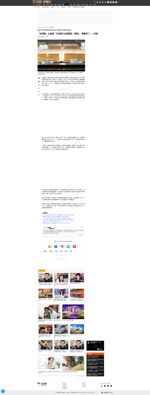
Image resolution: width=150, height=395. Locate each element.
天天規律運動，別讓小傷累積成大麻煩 (45, 351)
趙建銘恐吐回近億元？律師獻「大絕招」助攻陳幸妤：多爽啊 (45, 284)
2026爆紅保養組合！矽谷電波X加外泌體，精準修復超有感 (49, 372)
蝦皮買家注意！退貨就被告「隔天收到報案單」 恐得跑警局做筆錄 (77, 300)
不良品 (56, 251)
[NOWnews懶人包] (108, 2)
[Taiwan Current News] (105, 2)
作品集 (80, 235)
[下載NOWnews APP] (111, 2)
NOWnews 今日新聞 (41, 27)
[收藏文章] (39, 95)
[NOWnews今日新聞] (37, 2)
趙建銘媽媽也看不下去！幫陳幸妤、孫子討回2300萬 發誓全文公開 (49, 321)
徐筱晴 (42, 36)
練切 (61, 251)
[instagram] (97, 2)
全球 (67, 4)
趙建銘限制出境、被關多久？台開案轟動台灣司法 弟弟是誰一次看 (60, 351)
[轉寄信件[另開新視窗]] (39, 85)
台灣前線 (63, 7)
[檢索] (113, 2)
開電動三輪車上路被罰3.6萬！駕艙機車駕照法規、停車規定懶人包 (61, 336)
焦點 (44, 4)
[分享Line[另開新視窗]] (39, 81)
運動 (63, 4)
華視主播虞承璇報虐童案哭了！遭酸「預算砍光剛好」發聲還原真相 (60, 300)
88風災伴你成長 (45, 7)
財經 (71, 4)
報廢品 (50, 251)
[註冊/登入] (116, 2)
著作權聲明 (64, 388)
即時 (48, 4)
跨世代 (53, 7)
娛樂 (59, 4)
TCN (58, 7)
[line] (100, 2)
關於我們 (84, 384)
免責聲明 (64, 384)
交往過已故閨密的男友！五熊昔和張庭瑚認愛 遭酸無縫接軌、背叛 (45, 336)
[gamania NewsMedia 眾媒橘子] (106, 393)
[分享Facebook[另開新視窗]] (39, 78)
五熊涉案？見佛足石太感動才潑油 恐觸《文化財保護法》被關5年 (61, 284)
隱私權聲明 (64, 386)
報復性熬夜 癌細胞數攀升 (75, 283)
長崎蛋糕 (45, 251)
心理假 (69, 7)
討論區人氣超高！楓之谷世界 (76, 334)
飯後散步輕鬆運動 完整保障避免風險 (69, 371)
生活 (74, 4)
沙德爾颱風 (38, 4)
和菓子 (66, 251)
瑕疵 (71, 251)
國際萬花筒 (52, 27)
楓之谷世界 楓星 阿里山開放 (68, 320)
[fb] (95, 2)
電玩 (78, 4)
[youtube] (102, 2)
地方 (91, 4)
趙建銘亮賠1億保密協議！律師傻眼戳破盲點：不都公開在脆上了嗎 (77, 351)
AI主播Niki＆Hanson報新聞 (78, 7)
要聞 (52, 4)
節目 (87, 4)
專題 (55, 4)
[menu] (34, 5)
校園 (95, 4)
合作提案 (84, 386)
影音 (83, 4)
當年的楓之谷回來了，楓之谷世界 (45, 300)
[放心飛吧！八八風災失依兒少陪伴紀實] (47, 1)
